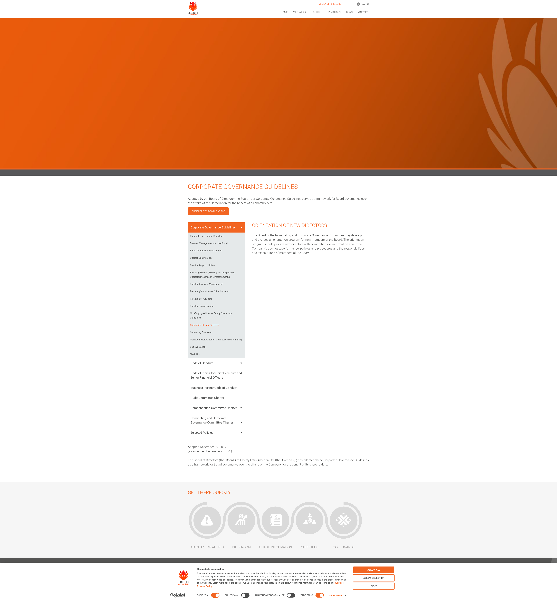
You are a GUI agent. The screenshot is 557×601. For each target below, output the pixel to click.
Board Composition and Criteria (206, 250)
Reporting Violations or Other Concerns (210, 291)
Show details (335, 595)
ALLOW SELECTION (373, 578)
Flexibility (195, 354)
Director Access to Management (206, 284)
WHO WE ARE (300, 12)
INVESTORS (334, 12)
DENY (374, 586)
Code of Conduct (201, 363)
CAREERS (363, 12)
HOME (284, 12)
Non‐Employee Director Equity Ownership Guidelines (211, 315)
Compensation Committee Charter (213, 408)
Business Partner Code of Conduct (213, 388)
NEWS (349, 12)
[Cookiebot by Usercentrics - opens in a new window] (177, 595)
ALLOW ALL (373, 569)
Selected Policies (201, 432)
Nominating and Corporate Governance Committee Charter (211, 420)
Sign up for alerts (331, 4)
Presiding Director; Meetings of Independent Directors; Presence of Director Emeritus (212, 274)
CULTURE (318, 12)
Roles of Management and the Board (209, 243)
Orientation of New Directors (204, 325)
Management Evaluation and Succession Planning (216, 339)
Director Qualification (201, 257)
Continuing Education (201, 332)
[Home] (193, 7)
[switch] (245, 595)
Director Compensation (202, 306)
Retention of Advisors (201, 298)
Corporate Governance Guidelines (213, 227)
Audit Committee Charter (207, 398)
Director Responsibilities (202, 265)
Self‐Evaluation (198, 347)
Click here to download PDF (208, 211)
